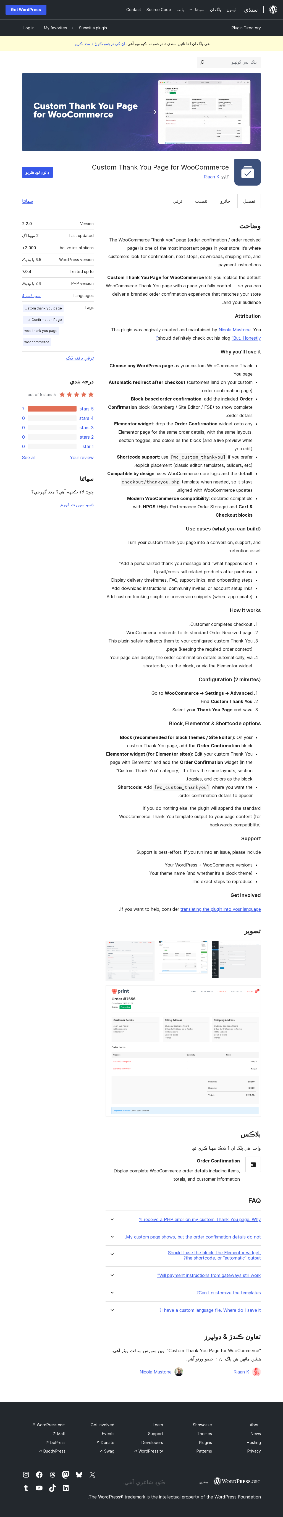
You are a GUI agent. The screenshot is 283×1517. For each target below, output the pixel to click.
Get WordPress (26, 9)
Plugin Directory (246, 27)
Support (155, 1433)
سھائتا (27, 201)
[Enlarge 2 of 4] (200, 948)
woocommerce (36, 342)
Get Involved (102, 1424)
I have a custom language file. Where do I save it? (210, 1310)
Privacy (254, 1451)
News (256, 1433)
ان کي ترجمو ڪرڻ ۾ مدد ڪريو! (99, 43)
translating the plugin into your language (220, 909)
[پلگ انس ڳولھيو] (202, 62)
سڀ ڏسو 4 (31, 295)
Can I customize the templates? (228, 1292)
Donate (105, 1442)
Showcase (202, 1424)
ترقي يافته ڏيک (80, 358)
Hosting (254, 1442)
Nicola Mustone (235, 329)
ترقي (177, 201)
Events (108, 1433)
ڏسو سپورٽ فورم (77, 504)
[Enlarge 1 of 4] (253, 948)
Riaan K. (211, 176)
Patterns (204, 1451)
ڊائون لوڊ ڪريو (37, 172)
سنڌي (203, 1482)
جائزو (225, 201)
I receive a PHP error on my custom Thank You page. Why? (200, 1219)
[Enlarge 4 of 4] (253, 993)
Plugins (205, 1442)
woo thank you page (40, 331)
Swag (106, 1451)
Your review (82, 457)
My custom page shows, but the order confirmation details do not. (193, 1237)
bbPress (55, 1442)
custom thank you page (43, 308)
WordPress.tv (148, 1451)
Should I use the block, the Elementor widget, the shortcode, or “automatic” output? (214, 1255)
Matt (59, 1433)
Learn (158, 1424)
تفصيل (249, 201)
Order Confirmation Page (42, 320)
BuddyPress (52, 1451)
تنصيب (201, 201)
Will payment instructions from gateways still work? (209, 1275)
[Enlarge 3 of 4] (147, 948)
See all (28, 457)
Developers (152, 1442)
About (255, 1424)
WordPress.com (48, 1424)
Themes (204, 1433)
